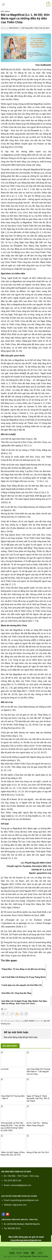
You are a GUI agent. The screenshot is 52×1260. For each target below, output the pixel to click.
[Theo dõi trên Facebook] (3, 1214)
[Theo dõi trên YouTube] (7, 1214)
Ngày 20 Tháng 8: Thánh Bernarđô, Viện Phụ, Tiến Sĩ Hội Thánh (38, 1098)
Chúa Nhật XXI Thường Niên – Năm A (13, 1097)
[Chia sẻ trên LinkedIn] (26, 1014)
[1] (21, 147)
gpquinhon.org (44, 873)
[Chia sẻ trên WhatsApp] (3, 1014)
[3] (25, 373)
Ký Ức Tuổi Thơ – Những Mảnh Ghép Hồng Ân (37, 1124)
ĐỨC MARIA (5, 11)
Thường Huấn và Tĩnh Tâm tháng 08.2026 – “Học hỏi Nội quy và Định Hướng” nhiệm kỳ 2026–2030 (13, 1126)
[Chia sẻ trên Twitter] (12, 1014)
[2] (45, 278)
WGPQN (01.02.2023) (11, 69)
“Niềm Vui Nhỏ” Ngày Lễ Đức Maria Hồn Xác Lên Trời (13, 1153)
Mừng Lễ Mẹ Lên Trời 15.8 (38, 1152)
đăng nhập (17, 1037)
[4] (14, 434)
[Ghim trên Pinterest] (21, 1014)
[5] (35, 640)
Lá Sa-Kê (4, 1069)
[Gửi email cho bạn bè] (17, 1014)
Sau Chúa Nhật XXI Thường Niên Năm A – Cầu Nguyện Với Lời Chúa (38, 1071)
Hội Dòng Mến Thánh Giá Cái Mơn (35, 28)
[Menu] (3, 4)
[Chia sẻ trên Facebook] (8, 1014)
